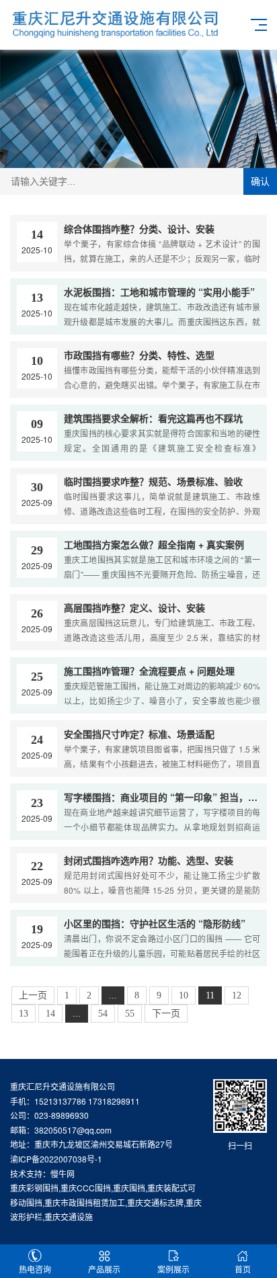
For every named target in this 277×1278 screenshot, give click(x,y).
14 (50, 1014)
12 (236, 995)
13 (23, 1014)
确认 (260, 181)
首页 (243, 1269)
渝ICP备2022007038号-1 (56, 1158)
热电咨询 (35, 1269)
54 (103, 1014)
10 (183, 995)
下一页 (166, 1014)
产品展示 (104, 1269)
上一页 (33, 995)
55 (129, 1014)
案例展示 (173, 1269)
